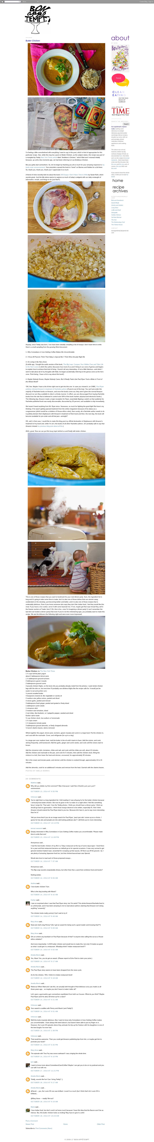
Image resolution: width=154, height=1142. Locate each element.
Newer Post (30, 1124)
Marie (33, 1107)
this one (113, 164)
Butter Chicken (33, 40)
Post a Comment (32, 1121)
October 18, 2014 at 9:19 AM (44, 1102)
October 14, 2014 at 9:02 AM (44, 950)
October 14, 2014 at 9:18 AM (44, 978)
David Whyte (115, 203)
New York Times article (49, 157)
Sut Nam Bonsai (116, 217)
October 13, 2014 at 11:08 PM (45, 837)
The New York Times (47, 671)
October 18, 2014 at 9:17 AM (44, 1082)
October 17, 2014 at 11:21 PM (45, 1071)
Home (65, 1124)
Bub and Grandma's (117, 200)
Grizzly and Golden (117, 205)
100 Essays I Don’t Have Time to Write (74, 175)
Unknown (34, 797)
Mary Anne (34, 921)
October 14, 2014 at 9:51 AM (44, 1011)
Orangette (114, 212)
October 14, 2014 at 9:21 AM (44, 1000)
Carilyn (33, 900)
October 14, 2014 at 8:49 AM (44, 916)
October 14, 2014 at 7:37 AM (44, 861)
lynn (32, 1062)
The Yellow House (117, 225)
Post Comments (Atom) (44, 1128)
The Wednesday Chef (118, 222)
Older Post (101, 1124)
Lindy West (114, 208)
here (120, 156)
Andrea (33, 883)
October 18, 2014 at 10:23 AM (45, 1116)
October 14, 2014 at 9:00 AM (44, 928)
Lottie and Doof (116, 210)
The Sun (114, 220)
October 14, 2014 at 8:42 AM (44, 895)
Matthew (34, 783)
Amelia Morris (36, 955)
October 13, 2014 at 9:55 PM (44, 791)
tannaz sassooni (36, 828)
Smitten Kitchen (116, 215)
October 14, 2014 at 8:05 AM (44, 878)
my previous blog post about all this (50, 426)
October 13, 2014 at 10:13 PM (45, 823)
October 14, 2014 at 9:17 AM (44, 961)
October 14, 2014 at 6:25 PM (44, 1045)
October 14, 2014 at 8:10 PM (44, 1056)
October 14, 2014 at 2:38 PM (44, 1030)
